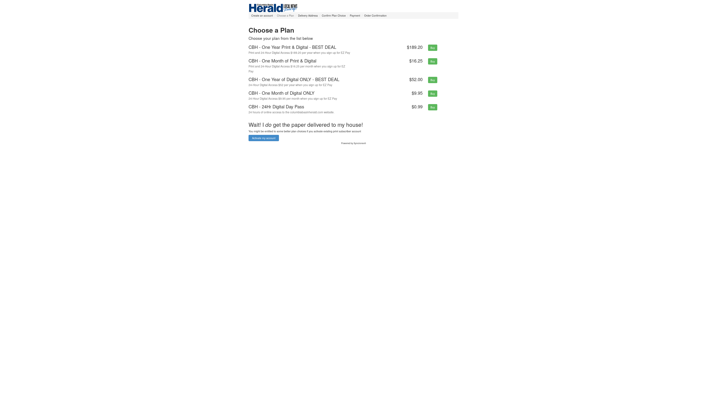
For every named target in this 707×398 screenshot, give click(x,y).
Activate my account (263, 138)
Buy (432, 48)
